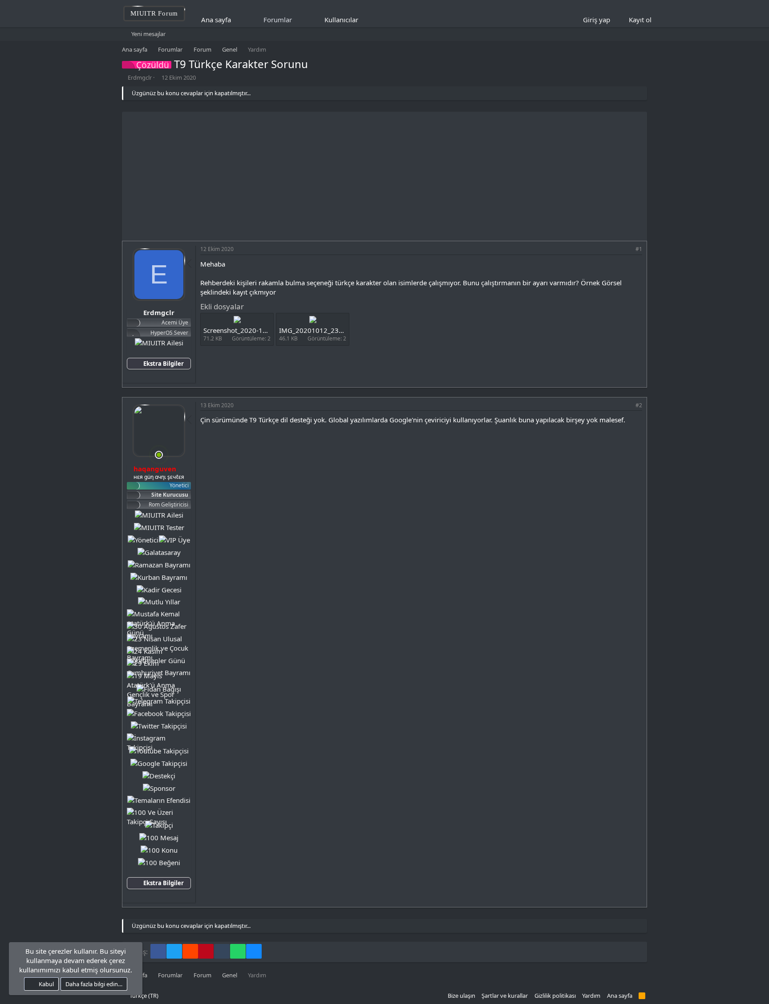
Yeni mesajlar (148, 34)
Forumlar (277, 19)
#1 (638, 249)
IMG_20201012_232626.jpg (322, 330)
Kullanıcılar (341, 19)
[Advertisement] (384, 174)
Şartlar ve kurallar (505, 996)
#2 (638, 405)
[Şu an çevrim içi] (159, 455)
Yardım (591, 996)
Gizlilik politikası (555, 996)
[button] (364, 19)
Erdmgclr (140, 77)
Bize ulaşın (461, 996)
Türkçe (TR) (143, 996)
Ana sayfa (216, 19)
